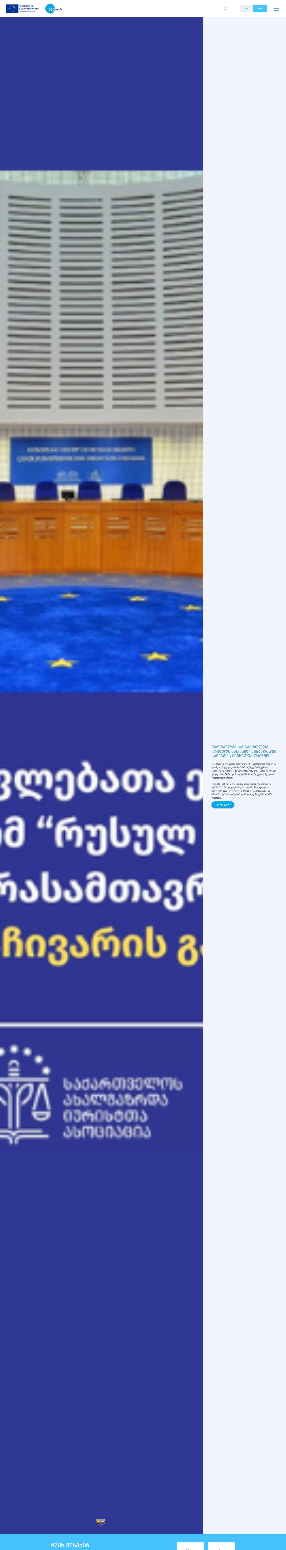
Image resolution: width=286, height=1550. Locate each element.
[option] (101, 783)
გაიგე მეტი (223, 805)
